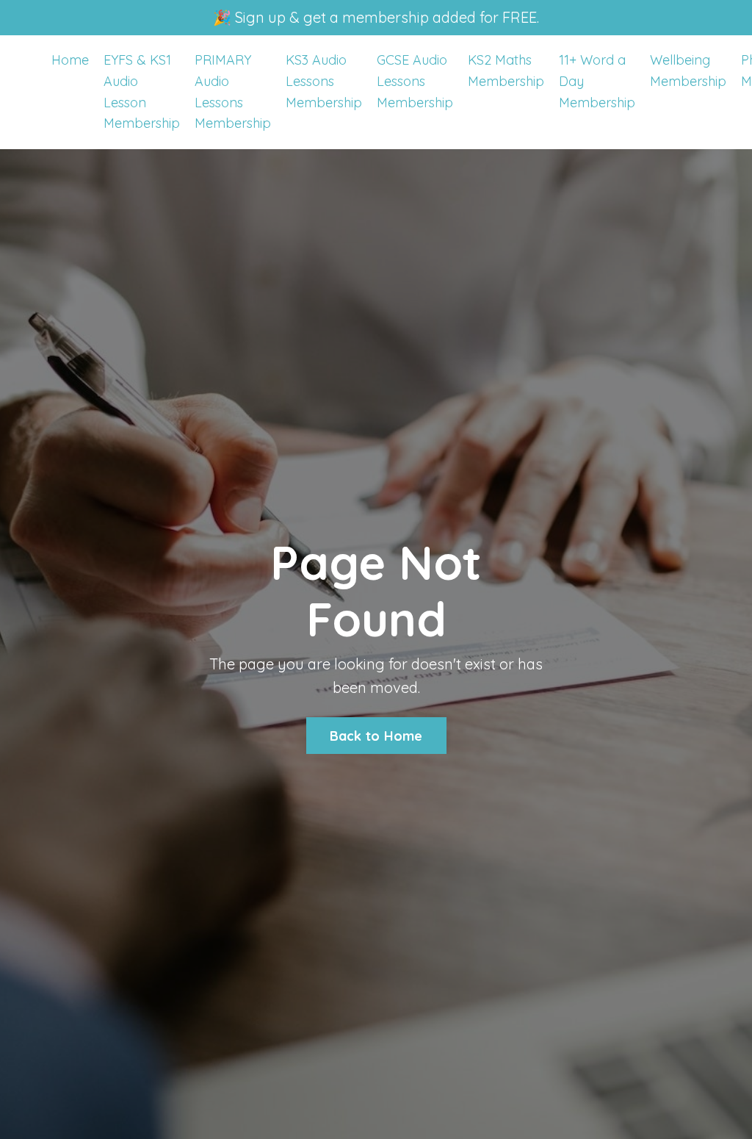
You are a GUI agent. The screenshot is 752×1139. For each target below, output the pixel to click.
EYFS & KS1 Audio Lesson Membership (142, 91)
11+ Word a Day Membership (597, 81)
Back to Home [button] (376, 735)
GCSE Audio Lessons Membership (415, 81)
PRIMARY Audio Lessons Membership (233, 91)
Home (70, 59)
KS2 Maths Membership (506, 70)
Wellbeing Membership (688, 70)
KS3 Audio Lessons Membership (324, 81)
